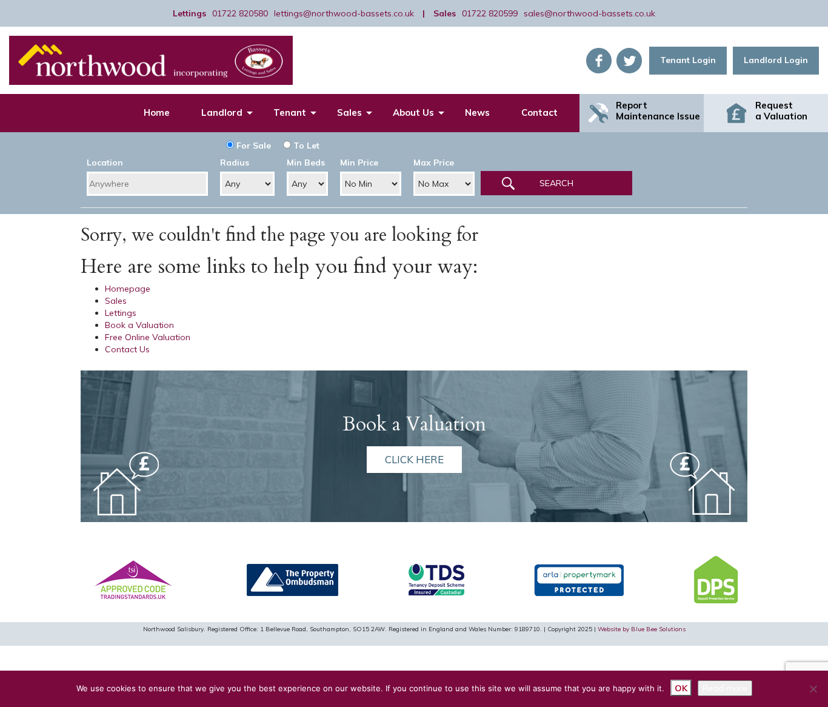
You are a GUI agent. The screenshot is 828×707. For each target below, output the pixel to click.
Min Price (359, 162)
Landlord (221, 112)
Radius (234, 162)
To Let (305, 145)
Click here (414, 459)
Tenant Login (688, 60)
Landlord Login (776, 60)
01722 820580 (240, 13)
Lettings (120, 312)
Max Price (433, 162)
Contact (539, 112)
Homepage (127, 288)
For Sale (252, 145)
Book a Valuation (139, 325)
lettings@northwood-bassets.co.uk (344, 13)
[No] (813, 689)
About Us (413, 112)
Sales (349, 112)
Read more (725, 688)
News (477, 112)
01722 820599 (490, 13)
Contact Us (127, 349)
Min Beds (306, 162)
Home (157, 112)
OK (681, 688)
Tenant (289, 112)
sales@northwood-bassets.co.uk (589, 13)
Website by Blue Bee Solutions (642, 629)
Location (105, 162)
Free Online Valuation (147, 337)
